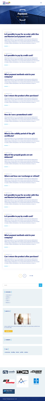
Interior (7, 298)
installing (13, 352)
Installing (7, 296)
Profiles (7, 300)
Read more (6, 46)
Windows (7, 302)
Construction (8, 295)
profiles (21, 352)
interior (17, 352)
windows (26, 352)
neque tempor (31, 326)
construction (7, 352)
